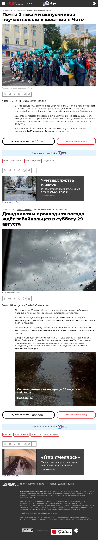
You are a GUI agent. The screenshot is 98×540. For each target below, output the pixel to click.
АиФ (18, 292)
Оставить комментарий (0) (76, 141)
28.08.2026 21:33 (8, 210)
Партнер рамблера (42, 530)
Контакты (40, 484)
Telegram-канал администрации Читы (17, 88)
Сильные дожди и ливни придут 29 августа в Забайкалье (48, 391)
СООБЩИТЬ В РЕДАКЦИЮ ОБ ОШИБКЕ (60, 484)
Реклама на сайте (27, 484)
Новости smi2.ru (10, 202)
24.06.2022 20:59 (8, 10)
